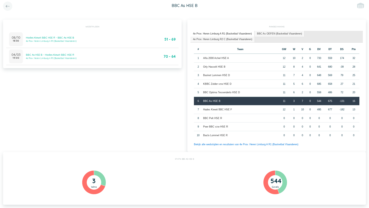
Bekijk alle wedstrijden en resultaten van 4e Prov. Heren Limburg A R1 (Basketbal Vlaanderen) (246, 144)
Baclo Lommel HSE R (215, 135)
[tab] (222, 34)
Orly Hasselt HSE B (214, 66)
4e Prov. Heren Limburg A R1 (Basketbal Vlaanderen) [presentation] (222, 33)
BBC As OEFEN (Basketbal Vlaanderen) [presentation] (279, 33)
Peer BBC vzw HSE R (215, 126)
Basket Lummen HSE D (216, 75)
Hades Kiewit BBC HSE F (217, 109)
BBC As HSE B (211, 101)
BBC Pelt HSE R (212, 118)
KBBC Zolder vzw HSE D (217, 83)
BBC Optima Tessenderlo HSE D (221, 92)
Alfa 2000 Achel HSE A (216, 58)
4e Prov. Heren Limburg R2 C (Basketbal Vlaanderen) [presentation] (222, 39)
